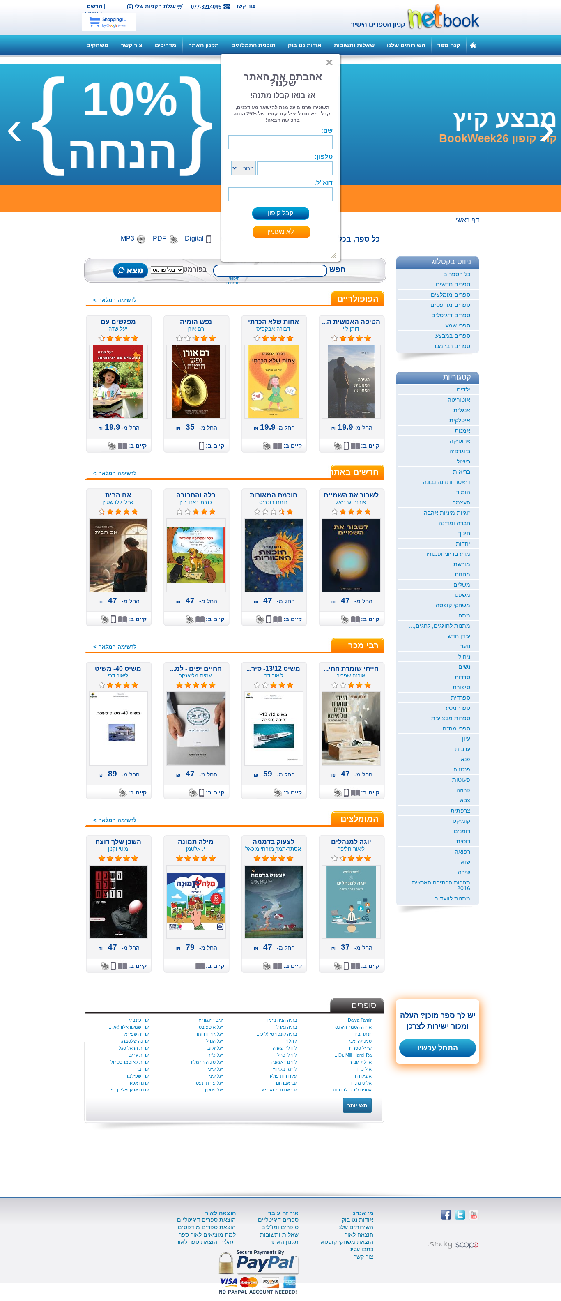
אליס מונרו (361, 1082)
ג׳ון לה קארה (285, 1047)
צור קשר (245, 6)
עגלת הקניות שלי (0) (151, 6)
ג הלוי (291, 1040)
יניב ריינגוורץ (211, 1020)
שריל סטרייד (360, 1047)
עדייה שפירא (136, 1034)
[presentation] (546, 127)
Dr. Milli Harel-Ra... (353, 1054)
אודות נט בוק (305, 45)
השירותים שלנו (406, 45)
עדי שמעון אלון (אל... (129, 1027)
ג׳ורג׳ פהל (287, 1054)
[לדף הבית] (473, 44)
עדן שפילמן (138, 1075)
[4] (334, 512)
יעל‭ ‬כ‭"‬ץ (216, 1054)
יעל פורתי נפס (209, 1082)
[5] (179, 685)
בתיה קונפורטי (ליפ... (277, 1034)
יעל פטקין (214, 1089)
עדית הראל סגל (134, 1047)
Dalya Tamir (360, 1020)
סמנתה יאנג (360, 1040)
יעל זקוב (215, 1047)
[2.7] (179, 512)
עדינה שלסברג (135, 1040)
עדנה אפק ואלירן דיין (129, 1089)
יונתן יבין (363, 1034)
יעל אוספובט (211, 1027)
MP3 (127, 238)
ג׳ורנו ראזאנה (284, 1061)
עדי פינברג (139, 1020)
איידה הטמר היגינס (353, 1027)
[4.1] (334, 338)
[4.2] (257, 338)
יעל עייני (215, 1068)
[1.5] (257, 512)
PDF (159, 238)
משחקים (97, 45)
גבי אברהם (286, 1082)
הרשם (94, 6)
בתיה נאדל (286, 1027)
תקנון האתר (204, 45)
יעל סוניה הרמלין (207, 1061)
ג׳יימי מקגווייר (283, 1068)
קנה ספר (448, 45)
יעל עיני (216, 1075)
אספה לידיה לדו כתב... (350, 1089)
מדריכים (165, 45)
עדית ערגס (139, 1054)
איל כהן (364, 1068)
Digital (194, 238)
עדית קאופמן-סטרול (129, 1061)
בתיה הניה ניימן (282, 1020)
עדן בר (142, 1068)
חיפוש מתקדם (233, 280)
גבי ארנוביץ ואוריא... (277, 1089)
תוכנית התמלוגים (253, 45)
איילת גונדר (360, 1061)
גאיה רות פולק (283, 1075)
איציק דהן (363, 1075)
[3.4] (334, 858)
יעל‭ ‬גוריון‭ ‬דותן (210, 1034)
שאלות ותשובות (354, 45)
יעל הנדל (214, 1040)
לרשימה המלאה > (114, 300)
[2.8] (257, 685)
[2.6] (179, 338)
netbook (410, 17)
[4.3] (102, 338)
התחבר (92, 12)
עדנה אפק (139, 1082)
